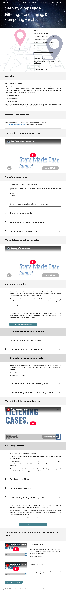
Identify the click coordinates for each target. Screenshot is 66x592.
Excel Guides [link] (44, 2)
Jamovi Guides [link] (55, 2)
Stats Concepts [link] (32, 2)
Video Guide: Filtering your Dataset (44, 55)
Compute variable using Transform (43, 49)
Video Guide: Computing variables (43, 43)
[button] (64, 2)
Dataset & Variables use (41, 33)
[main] (33, 14)
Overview (37, 30)
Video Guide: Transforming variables (44, 36)
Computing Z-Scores (41, 69)
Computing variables (40, 46)
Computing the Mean (42, 66)
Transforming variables (40, 40)
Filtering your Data (39, 58)
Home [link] (24, 2)
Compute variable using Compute (43, 52)
